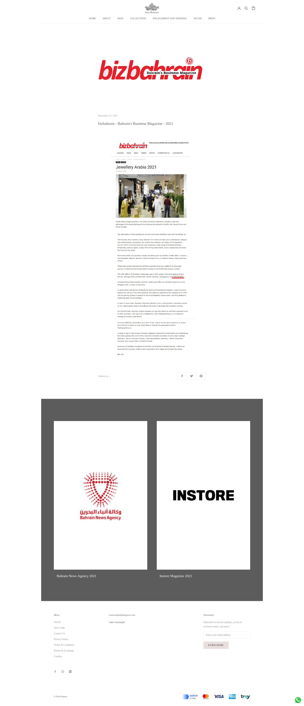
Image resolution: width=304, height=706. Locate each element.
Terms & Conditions (64, 645)
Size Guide (59, 627)
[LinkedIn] (70, 671)
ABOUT (106, 18)
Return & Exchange (64, 650)
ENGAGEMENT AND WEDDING (170, 18)
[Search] (246, 8)
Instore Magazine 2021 (176, 576)
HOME (92, 18)
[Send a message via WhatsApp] (298, 700)
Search (57, 622)
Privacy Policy (61, 639)
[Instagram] (62, 671)
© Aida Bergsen (60, 696)
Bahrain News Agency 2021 (76, 576)
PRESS (211, 18)
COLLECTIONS (138, 18)
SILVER (198, 18)
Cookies (58, 656)
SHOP (120, 18)
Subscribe (216, 645)
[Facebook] (55, 671)
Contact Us (59, 633)
